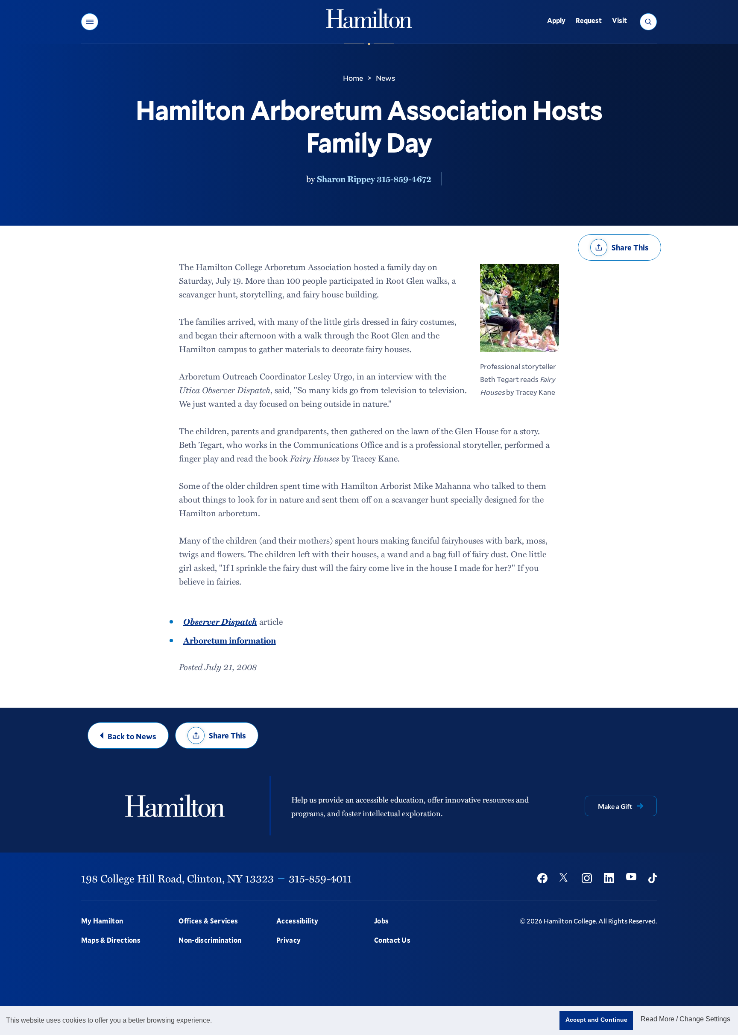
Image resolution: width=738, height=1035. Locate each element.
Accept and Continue (596, 1019)
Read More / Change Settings (685, 1019)
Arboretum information (229, 640)
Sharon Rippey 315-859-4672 (374, 178)
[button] (89, 21)
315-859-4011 (320, 878)
